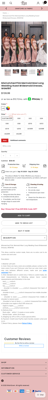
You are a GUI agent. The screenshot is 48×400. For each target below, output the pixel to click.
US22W (19, 134)
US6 (7, 123)
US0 (18, 118)
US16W (30, 129)
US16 (19, 129)
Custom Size (7, 118)
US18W (41, 129)
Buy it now (24, 231)
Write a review (24, 346)
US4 (41, 118)
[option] (24, 8)
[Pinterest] (2, 380)
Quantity (4, 151)
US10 (30, 123)
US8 (18, 123)
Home (5, 13)
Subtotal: (4, 161)
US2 (30, 118)
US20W (7, 134)
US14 (7, 129)
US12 (41, 123)
